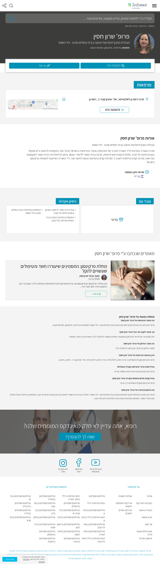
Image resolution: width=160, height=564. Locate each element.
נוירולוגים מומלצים (97, 496)
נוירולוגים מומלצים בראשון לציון (68, 526)
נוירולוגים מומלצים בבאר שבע (44, 505)
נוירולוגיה (142, 26)
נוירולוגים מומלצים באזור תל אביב (94, 526)
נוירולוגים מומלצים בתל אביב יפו (69, 512)
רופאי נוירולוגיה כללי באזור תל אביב (93, 540)
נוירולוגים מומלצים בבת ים (20, 498)
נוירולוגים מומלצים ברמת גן (94, 512)
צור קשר (148, 524)
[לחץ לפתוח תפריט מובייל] (154, 5)
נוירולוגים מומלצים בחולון (44, 517)
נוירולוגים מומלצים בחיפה (68, 517)
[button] (11, 5)
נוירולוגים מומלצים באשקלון (47, 533)
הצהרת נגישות (145, 510)
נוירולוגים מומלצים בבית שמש (44, 526)
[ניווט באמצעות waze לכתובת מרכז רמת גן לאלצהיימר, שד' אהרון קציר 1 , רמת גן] (63, 99)
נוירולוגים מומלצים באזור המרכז (94, 533)
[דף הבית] (137, 6)
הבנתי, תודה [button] (9, 559)
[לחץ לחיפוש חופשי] (10, 18)
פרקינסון (108, 47)
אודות (149, 496)
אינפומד (151, 26)
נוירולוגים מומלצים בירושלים (72, 505)
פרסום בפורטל (145, 538)
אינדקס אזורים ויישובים (125, 512)
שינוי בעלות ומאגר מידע (144, 533)
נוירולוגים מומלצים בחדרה (23, 512)
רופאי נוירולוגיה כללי (96, 503)
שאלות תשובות (125, 496)
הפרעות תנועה (96, 47)
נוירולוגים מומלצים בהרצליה (23, 505)
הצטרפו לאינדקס (144, 503)
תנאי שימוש (147, 517)
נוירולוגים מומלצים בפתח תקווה (69, 533)
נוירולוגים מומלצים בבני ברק (45, 512)
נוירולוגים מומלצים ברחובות (47, 540)
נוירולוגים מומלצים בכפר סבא (20, 519)
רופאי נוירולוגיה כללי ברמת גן (93, 519)
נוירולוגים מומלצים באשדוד (47, 498)
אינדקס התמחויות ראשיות (124, 505)
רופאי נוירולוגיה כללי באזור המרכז (71, 498)
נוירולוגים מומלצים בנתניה (72, 540)
